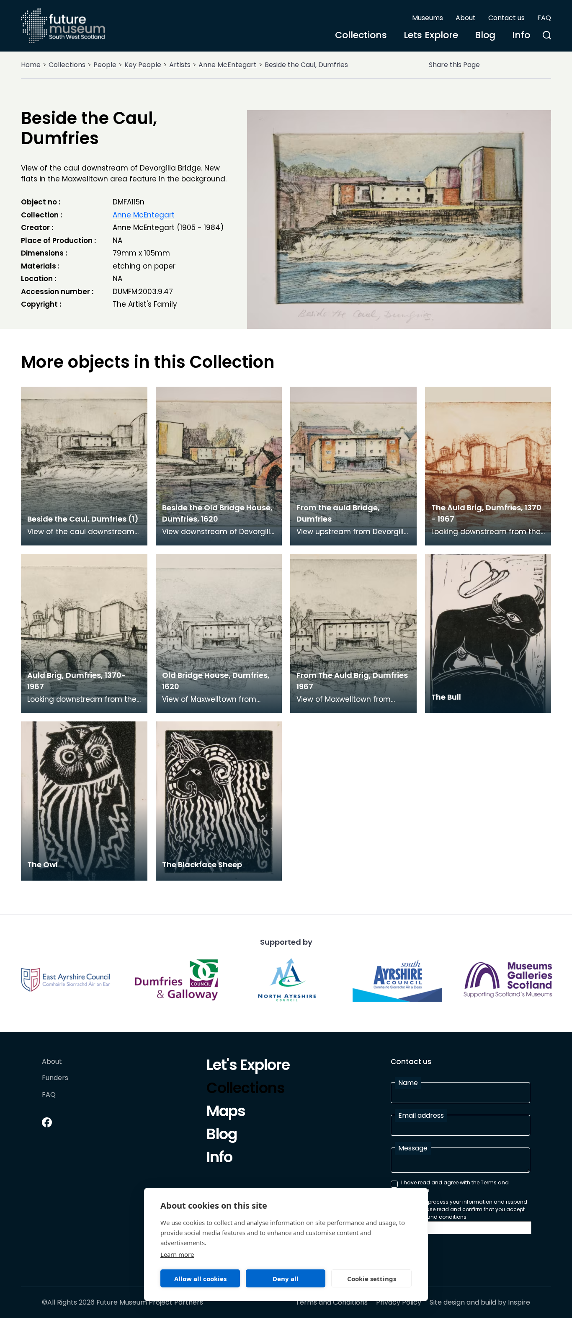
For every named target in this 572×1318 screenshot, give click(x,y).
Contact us (506, 18)
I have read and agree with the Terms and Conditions (455, 1186)
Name (408, 1083)
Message (413, 1148)
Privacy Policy (398, 1302)
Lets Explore (431, 34)
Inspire (519, 1302)
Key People (142, 65)
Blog (485, 34)
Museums (427, 18)
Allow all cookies (200, 1278)
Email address (421, 1115)
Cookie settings (371, 1278)
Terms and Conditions (332, 1302)
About (466, 18)
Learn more (177, 1254)
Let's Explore (248, 1066)
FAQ (544, 18)
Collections (361, 34)
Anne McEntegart (227, 65)
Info (521, 34)
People (104, 65)
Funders (55, 1078)
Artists (180, 65)
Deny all (286, 1278)
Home (31, 65)
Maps (225, 1112)
